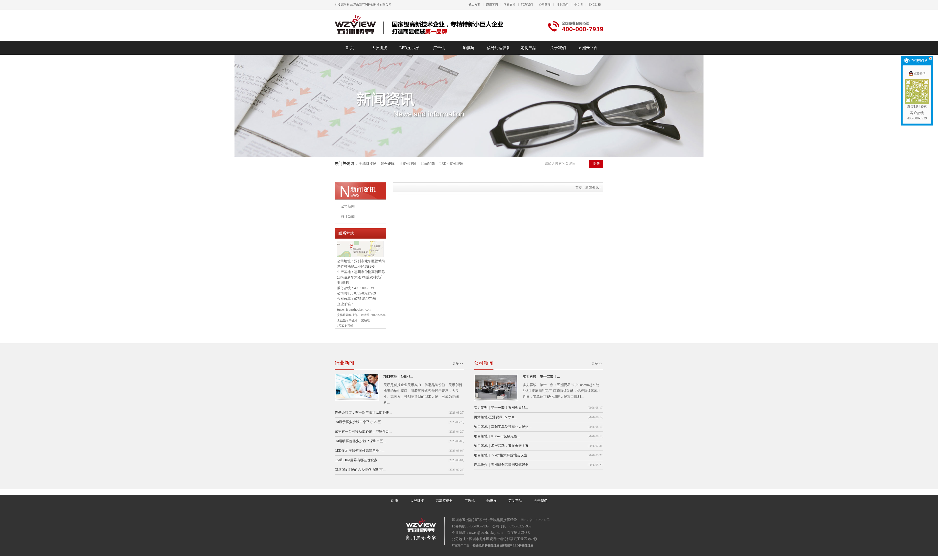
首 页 (349, 48)
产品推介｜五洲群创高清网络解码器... (503, 465)
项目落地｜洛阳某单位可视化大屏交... (503, 427)
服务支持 (509, 4)
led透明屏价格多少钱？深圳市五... (360, 441)
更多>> (457, 363)
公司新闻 (545, 4)
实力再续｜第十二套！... (541, 376)
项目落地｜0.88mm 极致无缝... (497, 436)
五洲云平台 (588, 48)
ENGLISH (595, 4)
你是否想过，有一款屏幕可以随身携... (363, 412)
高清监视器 (444, 501)
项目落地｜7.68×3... (398, 376)
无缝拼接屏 (368, 164)
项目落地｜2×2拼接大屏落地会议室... (502, 455)
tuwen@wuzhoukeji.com (354, 309)
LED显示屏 (409, 48)
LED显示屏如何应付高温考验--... (359, 450)
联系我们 (527, 4)
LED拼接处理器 (451, 164)
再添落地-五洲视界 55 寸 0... (495, 417)
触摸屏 (469, 48)
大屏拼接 (379, 48)
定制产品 (528, 48)
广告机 (439, 48)
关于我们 (558, 48)
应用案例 (492, 4)
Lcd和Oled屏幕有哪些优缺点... (357, 460)
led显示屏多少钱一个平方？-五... (359, 422)
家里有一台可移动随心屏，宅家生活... (363, 431)
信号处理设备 (498, 48)
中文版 (578, 4)
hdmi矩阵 (428, 164)
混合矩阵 (387, 164)
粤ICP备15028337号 (535, 520)
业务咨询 (920, 73)
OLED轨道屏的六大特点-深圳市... (360, 470)
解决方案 (474, 4)
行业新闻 (562, 4)
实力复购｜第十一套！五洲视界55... (501, 407)
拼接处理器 (407, 164)
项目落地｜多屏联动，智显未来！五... (503, 446)
